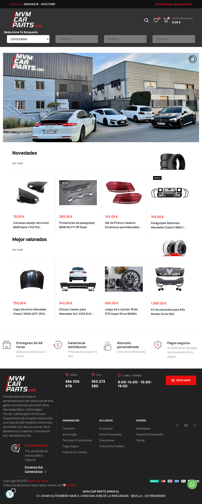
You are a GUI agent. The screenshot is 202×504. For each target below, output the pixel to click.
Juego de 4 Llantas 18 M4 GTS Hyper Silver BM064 (121, 311)
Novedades (143, 428)
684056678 (31, 4)
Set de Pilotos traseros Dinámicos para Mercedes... (123, 225)
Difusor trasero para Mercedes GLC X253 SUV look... (75, 311)
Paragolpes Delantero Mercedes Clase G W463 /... (169, 225)
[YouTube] (186, 425)
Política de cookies (75, 452)
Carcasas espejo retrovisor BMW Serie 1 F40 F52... (31, 225)
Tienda (140, 440)
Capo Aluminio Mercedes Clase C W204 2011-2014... (30, 311)
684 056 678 (72, 383)
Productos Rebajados (149, 434)
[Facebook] (177, 425)
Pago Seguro (71, 446)
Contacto (69, 428)
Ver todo (17, 163)
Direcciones (106, 440)
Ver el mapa (183, 380)
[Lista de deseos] (156, 20)
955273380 (48, 4)
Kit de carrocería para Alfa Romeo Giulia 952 (168, 312)
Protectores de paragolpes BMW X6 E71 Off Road (77, 225)
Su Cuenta (106, 428)
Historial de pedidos (111, 446)
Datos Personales (110, 434)
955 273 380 (98, 383)
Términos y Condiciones (77, 440)
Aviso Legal (69, 434)
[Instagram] (195, 425)
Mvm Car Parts (38, 481)
